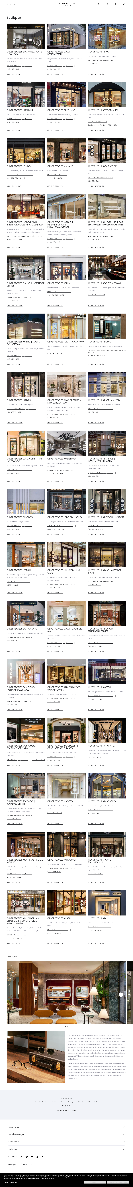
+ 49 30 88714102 (55, 295)
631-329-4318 (94, 412)
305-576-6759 (53, 69)
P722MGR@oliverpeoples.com (100, 526)
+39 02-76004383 (55, 178)
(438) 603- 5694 (14, 877)
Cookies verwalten (10, 1182)
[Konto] (116, 4)
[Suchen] (99, 4)
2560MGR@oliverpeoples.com (60, 643)
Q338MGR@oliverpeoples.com (19, 470)
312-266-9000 (13, 529)
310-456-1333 (13, 359)
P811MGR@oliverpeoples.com (19, 874)
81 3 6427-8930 (54, 353)
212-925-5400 (94, 813)
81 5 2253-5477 (54, 813)
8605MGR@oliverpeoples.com (60, 239)
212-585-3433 (94, 63)
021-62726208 (94, 757)
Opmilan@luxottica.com (57, 175)
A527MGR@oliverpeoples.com (100, 696)
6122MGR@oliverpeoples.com (60, 757)
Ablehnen (95, 1182)
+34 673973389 (14, 412)
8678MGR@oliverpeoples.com (100, 177)
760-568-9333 (53, 760)
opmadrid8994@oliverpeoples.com (21, 409)
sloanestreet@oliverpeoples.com (20, 175)
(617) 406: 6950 (95, 529)
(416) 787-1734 (14, 818)
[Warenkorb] (124, 4)
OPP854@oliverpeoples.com (18, 935)
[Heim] (66, 4)
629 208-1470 (13, 122)
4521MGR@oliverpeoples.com (19, 526)
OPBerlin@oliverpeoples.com (59, 292)
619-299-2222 (13, 704)
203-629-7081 (53, 122)
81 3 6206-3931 (95, 874)
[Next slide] (121, 994)
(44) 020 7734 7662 (56, 529)
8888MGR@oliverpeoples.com (19, 66)
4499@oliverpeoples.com (17, 760)
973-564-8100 (94, 239)
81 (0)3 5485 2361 (96, 294)
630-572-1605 (94, 181)
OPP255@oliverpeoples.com (18, 582)
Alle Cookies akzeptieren (118, 1182)
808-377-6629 (53, 242)
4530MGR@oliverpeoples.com (100, 409)
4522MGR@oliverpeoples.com (60, 698)
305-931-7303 (53, 646)
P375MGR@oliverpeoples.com (19, 119)
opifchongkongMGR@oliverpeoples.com (23, 236)
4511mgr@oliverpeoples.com (19, 701)
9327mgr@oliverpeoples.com (19, 297)
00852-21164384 (14, 239)
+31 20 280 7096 (55, 473)
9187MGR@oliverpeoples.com (19, 637)
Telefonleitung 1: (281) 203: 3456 (102, 125)
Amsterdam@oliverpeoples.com (60, 470)
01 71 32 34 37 (95, 930)
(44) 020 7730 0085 (16, 178)
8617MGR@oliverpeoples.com (60, 414)
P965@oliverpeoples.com (57, 930)
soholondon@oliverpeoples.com (60, 526)
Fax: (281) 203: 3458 (97, 122)
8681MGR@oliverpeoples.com (60, 66)
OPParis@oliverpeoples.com (99, 927)
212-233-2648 (13, 69)
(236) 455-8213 (54, 872)
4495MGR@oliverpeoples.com (100, 60)
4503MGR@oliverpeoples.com (19, 356)
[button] (11, 4)
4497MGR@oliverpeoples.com (100, 810)
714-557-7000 (38, 760)
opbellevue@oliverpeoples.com (100, 473)
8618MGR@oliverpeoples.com (60, 119)
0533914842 (12, 585)
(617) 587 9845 (95, 646)
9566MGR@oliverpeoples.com (60, 868)
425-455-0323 (94, 476)
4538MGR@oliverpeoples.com (100, 581)
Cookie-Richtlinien (34, 1178)
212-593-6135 (94, 584)
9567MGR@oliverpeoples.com (19, 815)
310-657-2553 (13, 473)
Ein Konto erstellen (66, 1110)
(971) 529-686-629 (15, 938)
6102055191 (53, 417)
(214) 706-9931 (14, 300)
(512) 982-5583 (54, 933)
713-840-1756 (53, 587)
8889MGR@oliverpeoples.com (60, 584)
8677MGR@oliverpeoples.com (100, 643)
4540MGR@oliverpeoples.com (100, 236)
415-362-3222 (53, 701)
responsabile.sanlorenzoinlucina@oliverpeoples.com (107, 351)
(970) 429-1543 (95, 699)
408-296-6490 (13, 640)
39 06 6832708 (98, 355)
